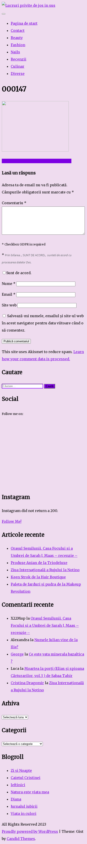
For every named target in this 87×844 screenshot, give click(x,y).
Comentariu (14, 203)
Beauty (17, 37)
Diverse (18, 73)
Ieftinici (18, 785)
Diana (16, 799)
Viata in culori (23, 813)
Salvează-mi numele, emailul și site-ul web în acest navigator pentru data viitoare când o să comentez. (43, 323)
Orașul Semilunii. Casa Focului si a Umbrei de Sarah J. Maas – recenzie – (45, 625)
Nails (15, 52)
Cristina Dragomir (27, 683)
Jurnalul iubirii (24, 806)
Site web (9, 305)
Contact (18, 30)
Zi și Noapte (21, 770)
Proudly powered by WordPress (30, 831)
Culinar (17, 66)
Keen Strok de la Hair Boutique (38, 577)
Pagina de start (24, 23)
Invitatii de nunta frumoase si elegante (36, 161)
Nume (8, 283)
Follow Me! (11, 521)
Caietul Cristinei (25, 777)
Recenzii (18, 59)
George (17, 654)
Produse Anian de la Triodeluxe (39, 562)
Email (8, 294)
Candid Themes (21, 838)
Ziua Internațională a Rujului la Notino (45, 570)
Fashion (18, 45)
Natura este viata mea (30, 792)
